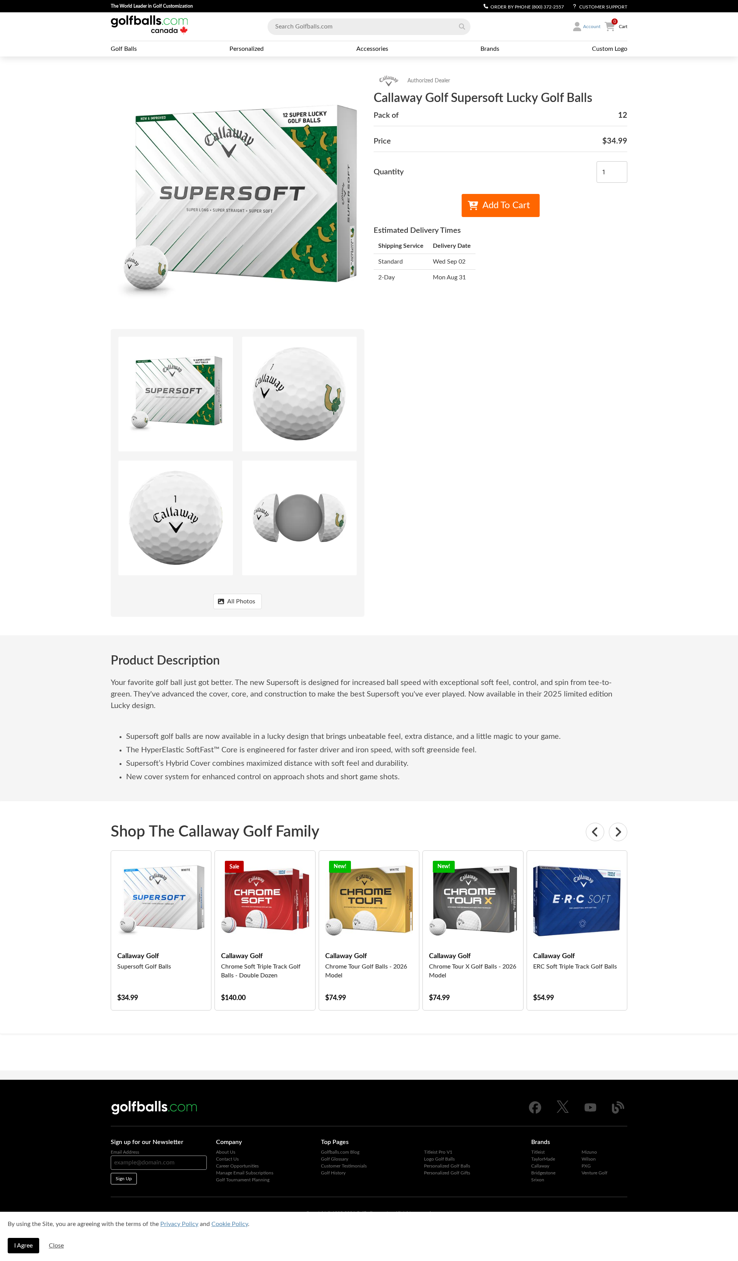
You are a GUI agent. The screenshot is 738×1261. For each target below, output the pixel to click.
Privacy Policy (179, 1224)
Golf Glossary (334, 1159)
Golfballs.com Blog (340, 1152)
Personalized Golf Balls (447, 1166)
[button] (462, 26)
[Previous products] (595, 832)
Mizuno (589, 1152)
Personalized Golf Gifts (447, 1173)
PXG (586, 1166)
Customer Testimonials (344, 1166)
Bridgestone (543, 1173)
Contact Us (227, 1159)
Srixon (537, 1179)
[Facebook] (535, 1112)
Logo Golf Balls (439, 1159)
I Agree (23, 1246)
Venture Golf (594, 1173)
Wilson (589, 1159)
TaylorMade (543, 1159)
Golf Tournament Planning (242, 1179)
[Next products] (618, 832)
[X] (563, 1111)
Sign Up (124, 1178)
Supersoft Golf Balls (144, 967)
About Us (225, 1152)
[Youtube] (590, 1112)
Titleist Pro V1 (438, 1152)
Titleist (538, 1152)
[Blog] (618, 1112)
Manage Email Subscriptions (244, 1173)
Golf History (333, 1173)
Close (56, 1246)
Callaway (540, 1166)
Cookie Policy (229, 1224)
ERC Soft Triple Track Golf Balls (575, 967)
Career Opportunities (237, 1166)
